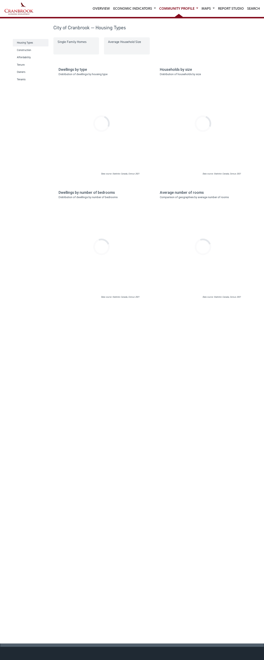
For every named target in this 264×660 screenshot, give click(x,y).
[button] (135, 8)
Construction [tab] (24, 50)
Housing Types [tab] (25, 42)
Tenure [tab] (21, 64)
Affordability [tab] (24, 57)
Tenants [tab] (21, 79)
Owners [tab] (21, 72)
